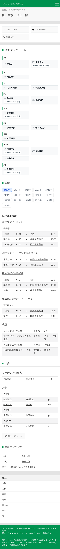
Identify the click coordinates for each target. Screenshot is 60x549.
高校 (4, 489)
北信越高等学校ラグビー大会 (17, 299)
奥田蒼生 (30, 415)
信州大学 (7, 399)
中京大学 (7, 426)
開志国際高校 (36, 316)
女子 (4, 516)
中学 (4, 510)
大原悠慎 (30, 426)
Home (4, 10)
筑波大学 (26, 461)
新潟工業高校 (36, 310)
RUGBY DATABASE (13, 4)
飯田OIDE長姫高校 (39, 259)
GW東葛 (7, 379)
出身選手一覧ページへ (13, 436)
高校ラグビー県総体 (12, 273)
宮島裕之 (30, 379)
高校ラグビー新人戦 (12, 222)
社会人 (5, 505)
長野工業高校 (36, 265)
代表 (4, 494)
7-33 (53, 316)
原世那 (29, 404)
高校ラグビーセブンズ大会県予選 (20, 253)
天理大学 (7, 415)
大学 (4, 483)
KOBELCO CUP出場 (41, 66)
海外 (4, 500)
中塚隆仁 (30, 399)
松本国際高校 (36, 239)
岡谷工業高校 (36, 244)
